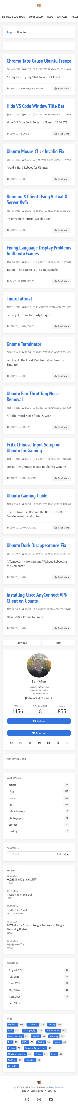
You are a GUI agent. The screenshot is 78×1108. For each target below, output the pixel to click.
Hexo (51, 1087)
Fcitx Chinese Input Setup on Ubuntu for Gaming (34, 447)
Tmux (30, 326)
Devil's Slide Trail (17, 910)
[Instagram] (20, 743)
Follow (40, 721)
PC (29, 427)
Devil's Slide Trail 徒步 (20, 895)
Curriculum (36, 16)
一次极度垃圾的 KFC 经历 (22, 879)
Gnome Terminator (24, 343)
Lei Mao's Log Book (13, 16)
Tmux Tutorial (19, 298)
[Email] (48, 743)
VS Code (25, 133)
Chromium (36, 88)
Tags (9, 32)
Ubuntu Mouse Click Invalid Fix (35, 151)
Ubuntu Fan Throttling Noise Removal (33, 396)
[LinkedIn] (39, 743)
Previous (22, 642)
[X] (30, 743)
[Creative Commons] (27, 1099)
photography (15, 913)
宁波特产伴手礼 (16, 944)
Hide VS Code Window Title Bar (35, 105)
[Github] (11, 743)
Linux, (23, 326)
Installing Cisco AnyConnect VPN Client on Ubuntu (37, 597)
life (9, 898)
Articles (62, 16)
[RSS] (66, 743)
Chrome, (25, 88)
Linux (23, 179)
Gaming (32, 478)
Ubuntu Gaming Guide (27, 495)
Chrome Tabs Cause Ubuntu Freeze (39, 60)
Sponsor (40, 733)
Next (58, 642)
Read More (63, 88)
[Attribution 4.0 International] (39, 1099)
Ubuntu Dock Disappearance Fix (36, 545)
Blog (50, 16)
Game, (12, 281)
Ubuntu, (14, 88)
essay (10, 883)
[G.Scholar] (57, 743)
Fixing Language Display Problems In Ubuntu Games (39, 250)
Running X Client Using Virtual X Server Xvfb (37, 199)
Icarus (60, 1087)
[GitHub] (51, 1099)
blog (28, 69)
